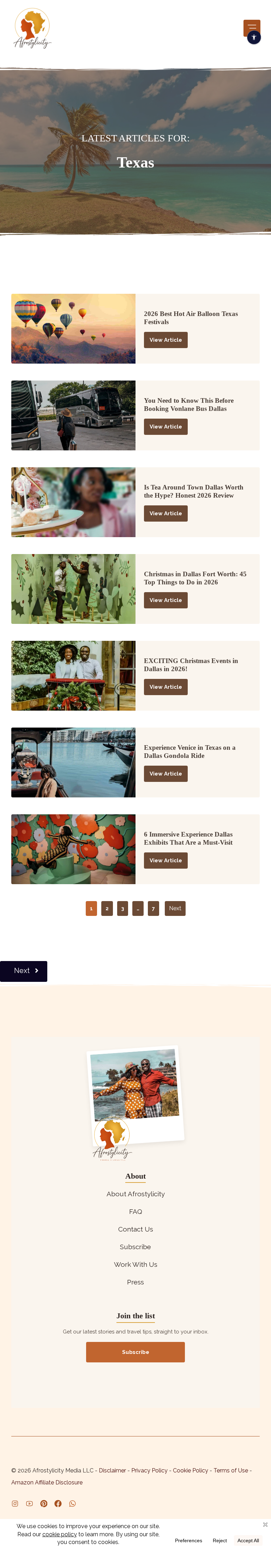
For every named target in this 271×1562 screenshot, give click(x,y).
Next (175, 908)
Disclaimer (113, 1470)
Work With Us (135, 1264)
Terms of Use (231, 1470)
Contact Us (135, 1229)
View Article (166, 340)
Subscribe (135, 1247)
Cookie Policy (190, 1470)
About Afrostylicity (136, 1194)
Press (135, 1282)
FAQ (135, 1211)
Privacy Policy (150, 1470)
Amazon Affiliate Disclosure (47, 1482)
